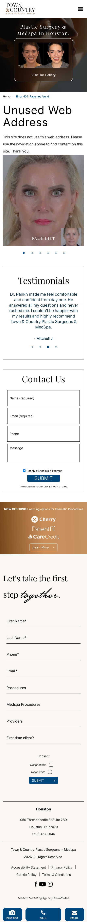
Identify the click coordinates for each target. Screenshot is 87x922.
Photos (12, 918)
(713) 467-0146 (43, 834)
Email (74, 918)
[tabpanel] (43, 200)
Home (6, 96)
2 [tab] (32, 253)
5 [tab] (56, 253)
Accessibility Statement (28, 867)
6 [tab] (64, 253)
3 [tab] (40, 253)
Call (43, 918)
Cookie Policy (26, 875)
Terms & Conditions (56, 875)
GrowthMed (61, 898)
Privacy (53, 487)
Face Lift (43, 238)
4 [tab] (48, 253)
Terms (63, 487)
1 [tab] (24, 253)
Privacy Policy (62, 867)
